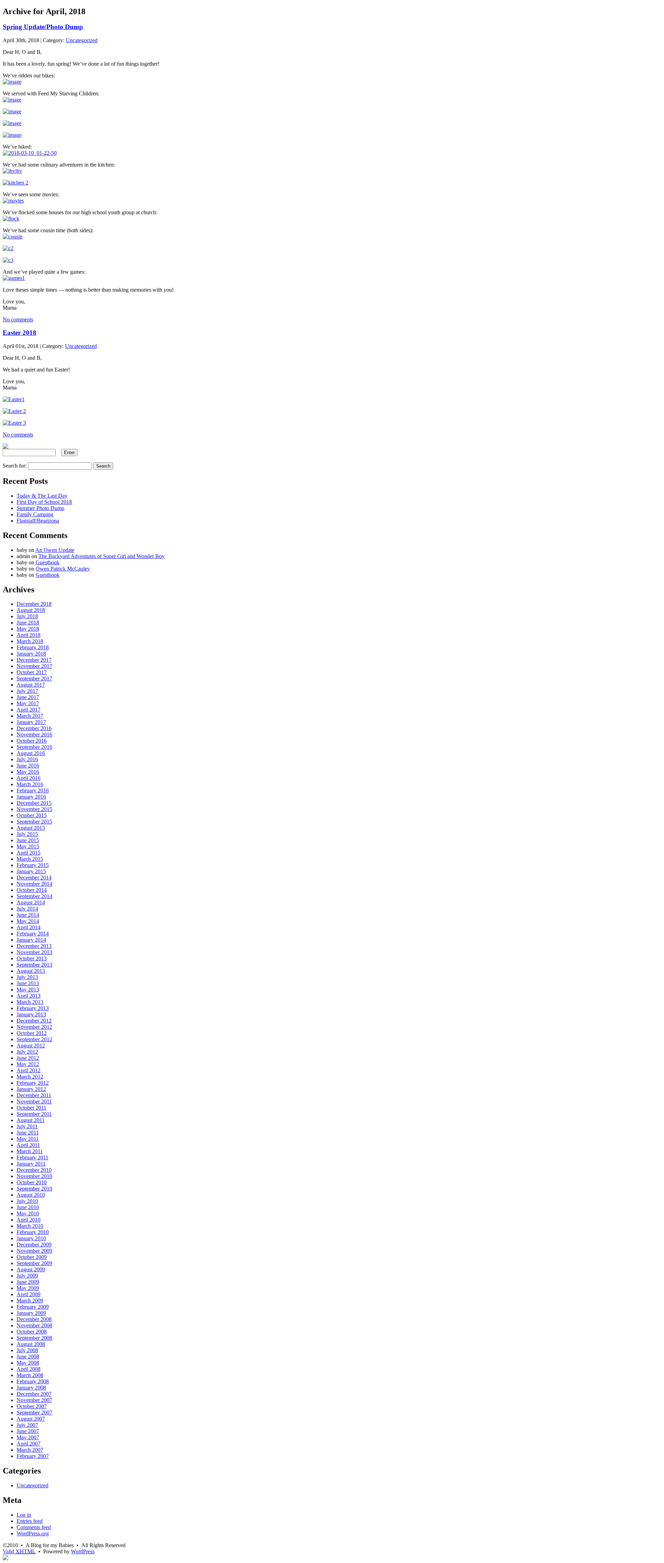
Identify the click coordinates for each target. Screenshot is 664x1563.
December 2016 (34, 728)
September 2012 (34, 1039)
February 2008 (33, 1381)
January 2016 (31, 797)
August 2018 (31, 610)
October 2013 (32, 958)
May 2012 (28, 1064)
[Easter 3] (14, 423)
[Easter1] (14, 399)
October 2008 (32, 1332)
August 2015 (31, 828)
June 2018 (28, 622)
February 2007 (33, 1456)
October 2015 (32, 815)
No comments (18, 319)
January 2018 (31, 654)
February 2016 (33, 790)
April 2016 (28, 778)
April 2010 (28, 1220)
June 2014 (28, 915)
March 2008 (30, 1375)
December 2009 (34, 1244)
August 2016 (31, 753)
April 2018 (28, 635)
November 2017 (34, 666)
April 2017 (28, 710)
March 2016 (30, 784)
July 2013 (27, 977)
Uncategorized (82, 40)
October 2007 (32, 1406)
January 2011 (31, 1164)
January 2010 (31, 1238)
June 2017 (28, 697)
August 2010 (31, 1195)
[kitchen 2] (15, 183)
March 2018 (30, 641)
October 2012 (32, 1033)
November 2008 (34, 1325)
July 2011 (27, 1126)
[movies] (13, 201)
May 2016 (28, 772)
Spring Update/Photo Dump (43, 26)
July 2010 (27, 1201)
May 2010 (28, 1213)
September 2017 (34, 678)
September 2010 (34, 1189)
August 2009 (31, 1269)
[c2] (8, 248)
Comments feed (34, 1527)
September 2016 (34, 747)
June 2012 (28, 1058)
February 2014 (33, 933)
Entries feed (30, 1521)
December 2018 (34, 604)
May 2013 (28, 989)
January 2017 (31, 722)
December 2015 (34, 803)
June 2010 (28, 1207)
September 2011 (34, 1114)
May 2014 (28, 921)
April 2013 (28, 996)
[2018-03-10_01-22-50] (30, 153)
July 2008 (27, 1350)
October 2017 (32, 672)
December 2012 (34, 1021)
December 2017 (34, 660)
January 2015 (31, 871)
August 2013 (31, 971)
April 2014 (28, 927)
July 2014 (27, 909)
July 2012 (27, 1052)
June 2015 (28, 840)
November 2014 (34, 884)
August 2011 (31, 1120)
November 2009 (34, 1251)
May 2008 (28, 1363)
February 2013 (33, 1008)
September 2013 (34, 965)
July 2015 (27, 834)
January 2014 (31, 940)
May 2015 (28, 846)
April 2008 (28, 1369)
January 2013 (31, 1014)
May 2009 (28, 1288)
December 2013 (34, 946)
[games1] (14, 278)
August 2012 (31, 1045)
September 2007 (34, 1412)
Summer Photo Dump (40, 508)
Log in (24, 1515)
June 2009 (28, 1282)
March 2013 (30, 1002)
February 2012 (33, 1083)
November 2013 (34, 952)
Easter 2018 (19, 332)
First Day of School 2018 (44, 502)
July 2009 (27, 1276)
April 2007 (28, 1444)
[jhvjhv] (12, 171)
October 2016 (32, 741)
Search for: (15, 466)
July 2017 (27, 691)
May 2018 (28, 629)
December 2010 (34, 1170)
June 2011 (28, 1133)
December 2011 (34, 1095)
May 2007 (28, 1437)
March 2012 (30, 1077)
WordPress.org (33, 1533)
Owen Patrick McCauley (63, 569)
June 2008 (28, 1356)
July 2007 (27, 1425)
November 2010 (34, 1176)
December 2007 (34, 1394)
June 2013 (28, 983)
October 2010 (32, 1182)
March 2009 (30, 1300)
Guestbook (47, 562)
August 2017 (31, 685)
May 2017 (28, 703)
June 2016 (28, 766)
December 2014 (34, 878)
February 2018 (33, 647)
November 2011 (34, 1101)
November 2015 (34, 809)
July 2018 (27, 616)
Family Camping (35, 514)
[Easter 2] (14, 411)
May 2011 (28, 1139)
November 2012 (34, 1027)
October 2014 (32, 890)
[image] (12, 82)
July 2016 (27, 759)
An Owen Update (54, 550)
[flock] (11, 219)
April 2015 (28, 853)
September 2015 (34, 822)
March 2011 (30, 1151)
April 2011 (28, 1145)
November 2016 (34, 734)
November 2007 (34, 1400)
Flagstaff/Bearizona (38, 521)
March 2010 (30, 1226)
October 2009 (32, 1257)
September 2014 (34, 896)
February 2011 (32, 1157)
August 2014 (31, 902)
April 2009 (28, 1294)
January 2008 (31, 1388)
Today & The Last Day (42, 496)
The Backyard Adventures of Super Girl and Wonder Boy (101, 556)
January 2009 (31, 1313)
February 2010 (33, 1232)
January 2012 (31, 1089)
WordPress (82, 1551)
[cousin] (12, 236)
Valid (19, 1551)
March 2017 (30, 716)
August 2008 (31, 1344)
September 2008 (34, 1338)
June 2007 (28, 1431)
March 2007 (30, 1450)
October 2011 (31, 1108)
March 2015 (30, 859)
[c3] (8, 260)
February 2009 (33, 1307)
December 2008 (34, 1319)
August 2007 (31, 1419)
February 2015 (33, 865)
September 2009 (34, 1263)
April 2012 (28, 1070)
